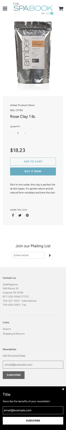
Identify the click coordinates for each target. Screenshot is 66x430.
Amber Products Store (22, 105)
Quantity (15, 126)
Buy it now (33, 171)
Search (7, 329)
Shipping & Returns (14, 333)
